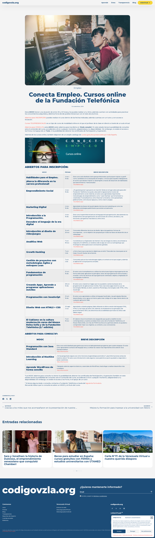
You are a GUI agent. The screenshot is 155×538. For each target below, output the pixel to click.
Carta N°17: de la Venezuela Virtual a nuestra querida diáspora (127, 457)
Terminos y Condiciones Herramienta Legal (142, 535)
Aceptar (119, 531)
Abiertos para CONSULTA (34, 127)
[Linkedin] (124, 508)
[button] (152, 517)
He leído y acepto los (94, 496)
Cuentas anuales (7, 518)
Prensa (4, 509)
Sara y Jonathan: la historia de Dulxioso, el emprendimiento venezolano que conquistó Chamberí (23, 460)
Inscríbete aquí (78, 184)
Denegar (132, 531)
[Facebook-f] (112, 508)
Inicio (4, 507)
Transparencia (123, 3)
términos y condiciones (100, 496)
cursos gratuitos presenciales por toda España (99, 135)
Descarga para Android (64, 512)
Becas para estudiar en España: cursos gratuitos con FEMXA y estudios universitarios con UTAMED (77, 459)
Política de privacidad (127, 535)
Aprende (104, 3)
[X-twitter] (116, 508)
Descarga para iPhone (63, 509)
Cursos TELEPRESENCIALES (35, 123)
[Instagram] (120, 508)
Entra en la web (61, 507)
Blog (134, 3)
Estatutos (5, 520)
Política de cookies (117, 535)
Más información (62, 351)
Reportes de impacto (9, 516)
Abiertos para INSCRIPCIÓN (35, 118)
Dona (113, 3)
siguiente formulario (93, 383)
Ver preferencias (146, 531)
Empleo (77, 88)
